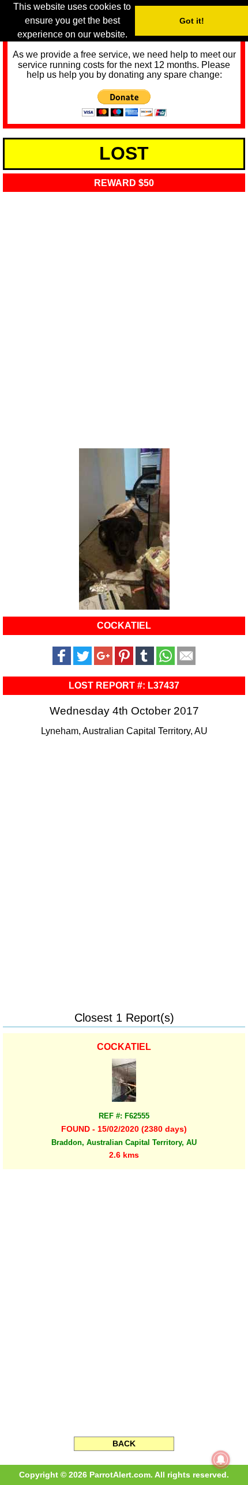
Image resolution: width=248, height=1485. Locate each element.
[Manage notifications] (221, 1459)
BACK (124, 1443)
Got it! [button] (191, 20)
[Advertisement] (124, 317)
